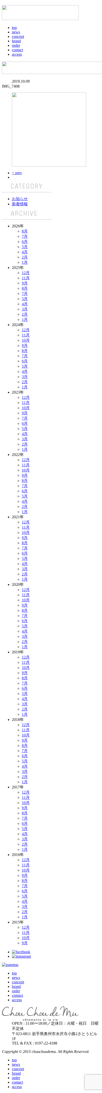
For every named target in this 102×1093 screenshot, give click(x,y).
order (16, 45)
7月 (25, 236)
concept (18, 36)
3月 (25, 309)
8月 (25, 231)
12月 (26, 273)
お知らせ (20, 199)
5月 (25, 247)
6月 (25, 241)
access (17, 54)
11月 (26, 278)
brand (16, 41)
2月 (25, 257)
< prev (17, 173)
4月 (25, 252)
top (14, 27)
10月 (26, 340)
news (16, 32)
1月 (25, 262)
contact (17, 50)
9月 (25, 283)
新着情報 (20, 204)
